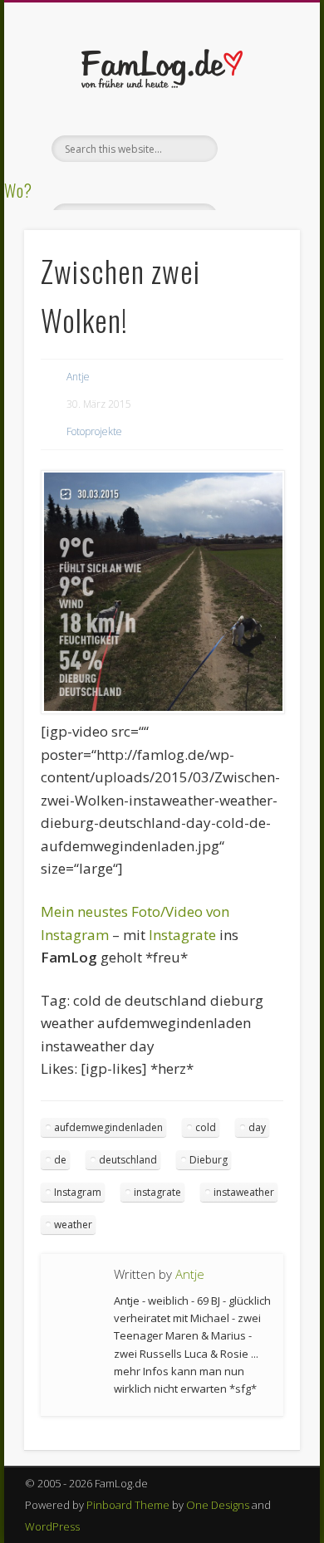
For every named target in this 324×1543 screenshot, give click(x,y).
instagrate (157, 1192)
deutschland (128, 1160)
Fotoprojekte (94, 431)
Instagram (77, 1192)
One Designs (217, 1504)
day (257, 1127)
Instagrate (182, 934)
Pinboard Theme (127, 1504)
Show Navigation (259, 148)
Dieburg (208, 1160)
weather (73, 1224)
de (60, 1160)
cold (205, 1127)
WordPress (52, 1526)
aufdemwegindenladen (108, 1127)
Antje (78, 377)
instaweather (244, 1192)
